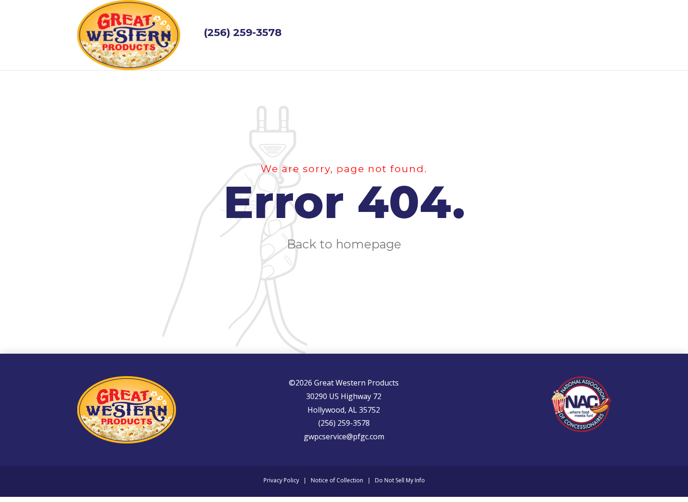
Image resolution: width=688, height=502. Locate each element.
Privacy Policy (281, 480)
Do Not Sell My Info (400, 480)
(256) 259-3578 (243, 32)
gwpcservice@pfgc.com (344, 436)
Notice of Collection (337, 480)
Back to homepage (344, 244)
